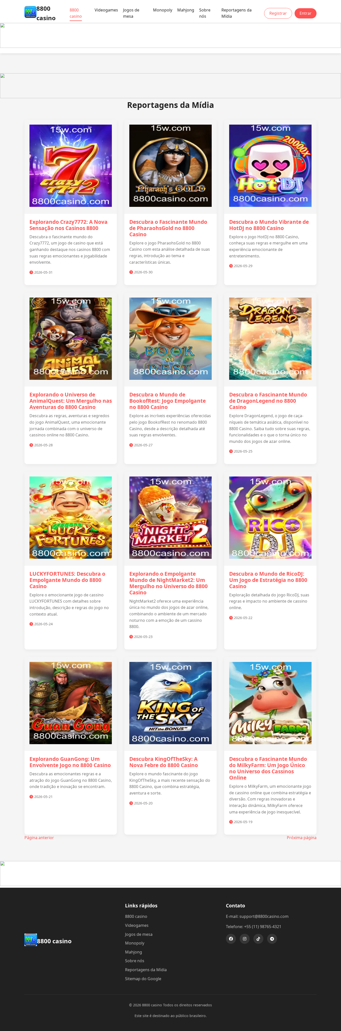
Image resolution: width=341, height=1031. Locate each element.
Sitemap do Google (143, 978)
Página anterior (39, 837)
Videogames (106, 10)
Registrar (278, 13)
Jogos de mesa (131, 13)
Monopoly (162, 10)
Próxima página (302, 837)
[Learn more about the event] (170, 46)
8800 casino (76, 13)
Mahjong (185, 10)
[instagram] (245, 939)
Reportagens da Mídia (236, 13)
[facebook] (231, 939)
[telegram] (272, 939)
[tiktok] (258, 939)
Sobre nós (204, 13)
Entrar (306, 13)
